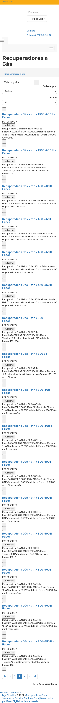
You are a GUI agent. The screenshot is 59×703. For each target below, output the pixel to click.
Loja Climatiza (9, 695)
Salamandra (8, 698)
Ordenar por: (50, 86)
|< (5, 676)
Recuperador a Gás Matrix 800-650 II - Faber (28, 607)
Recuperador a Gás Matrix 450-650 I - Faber (27, 220)
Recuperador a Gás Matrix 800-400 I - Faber (27, 391)
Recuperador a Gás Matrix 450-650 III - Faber (28, 286)
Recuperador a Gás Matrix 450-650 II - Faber (28, 253)
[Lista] (30, 82)
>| (35, 676)
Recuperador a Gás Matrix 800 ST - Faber (25, 355)
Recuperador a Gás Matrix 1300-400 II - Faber (28, 116)
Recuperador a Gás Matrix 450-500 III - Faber (28, 187)
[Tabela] (24, 82)
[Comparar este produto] (4, 109)
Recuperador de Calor (36, 695)
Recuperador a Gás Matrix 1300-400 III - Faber (29, 152)
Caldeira (19, 698)
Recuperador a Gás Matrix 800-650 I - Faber (27, 571)
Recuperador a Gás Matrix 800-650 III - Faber (28, 643)
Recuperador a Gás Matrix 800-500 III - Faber (28, 535)
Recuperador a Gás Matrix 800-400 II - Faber (28, 427)
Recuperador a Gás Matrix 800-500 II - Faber (28, 499)
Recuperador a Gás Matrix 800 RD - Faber (25, 319)
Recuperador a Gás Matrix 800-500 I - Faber (27, 463)
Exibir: (53, 97)
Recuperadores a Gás (15, 74)
